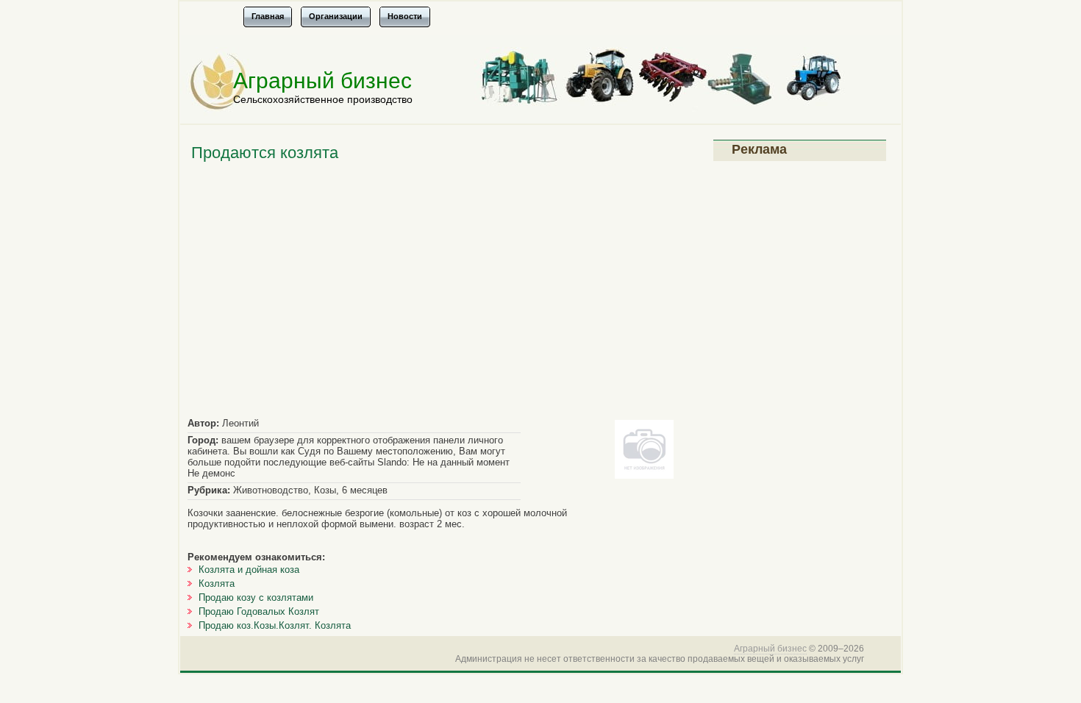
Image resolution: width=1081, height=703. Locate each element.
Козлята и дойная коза (249, 569)
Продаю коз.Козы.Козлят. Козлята (275, 625)
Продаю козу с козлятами (256, 597)
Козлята (217, 583)
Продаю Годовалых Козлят (259, 611)
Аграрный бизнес (322, 80)
